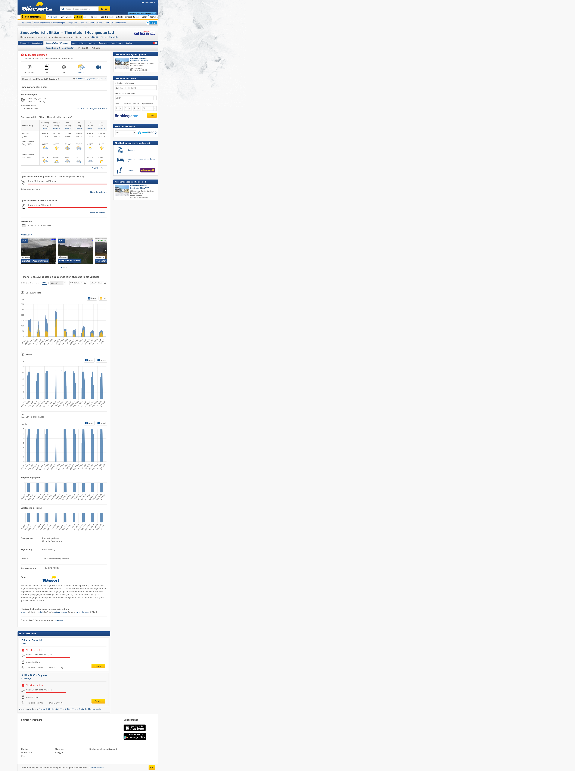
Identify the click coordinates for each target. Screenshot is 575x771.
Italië (23, 643)
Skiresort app (131, 720)
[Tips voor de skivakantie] (151, 23)
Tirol (62, 709)
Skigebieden (26, 23)
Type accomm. (147, 104)
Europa (42, 709)
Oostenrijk (26, 678)
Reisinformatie (117, 43)
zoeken (152, 115)
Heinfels (40, 612)
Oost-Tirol (71, 709)
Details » (45, 128)
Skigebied (24, 43)
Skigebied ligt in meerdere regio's (141, 13)
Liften (107, 23)
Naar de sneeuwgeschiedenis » (92, 108)
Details (98, 666)
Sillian (23, 612)
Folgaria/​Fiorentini (31, 640)
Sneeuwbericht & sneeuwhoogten (60, 48)
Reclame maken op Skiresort (103, 749)
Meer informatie (96, 767)
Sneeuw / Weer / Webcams (57, 43)
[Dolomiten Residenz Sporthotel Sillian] (122, 63)
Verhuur (92, 43)
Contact (129, 43)
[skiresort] (37, 7)
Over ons (59, 749)
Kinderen (127, 104)
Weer (99, 23)
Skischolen (103, 43)
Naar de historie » (98, 192)
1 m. (23, 282)
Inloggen (59, 752)
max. (44, 282)
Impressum (26, 752)
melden (58, 620)
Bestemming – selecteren (125, 93)
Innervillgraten (82, 612)
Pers (23, 756)
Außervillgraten (60, 612)
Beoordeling (37, 43)
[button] (126, 116)
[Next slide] (105, 251)
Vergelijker (72, 23)
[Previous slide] (23, 251)
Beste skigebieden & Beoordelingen (49, 23)
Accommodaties (119, 23)
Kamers (136, 104)
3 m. (30, 282)
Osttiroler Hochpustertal (90, 709)
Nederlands (149, 3)
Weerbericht (83, 48)
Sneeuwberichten (87, 23)
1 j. (37, 282)
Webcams (96, 48)
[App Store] (135, 731)
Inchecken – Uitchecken (124, 83)
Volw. (117, 104)
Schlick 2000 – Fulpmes (34, 675)
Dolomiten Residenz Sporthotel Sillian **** (139, 59)
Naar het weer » (99, 168)
